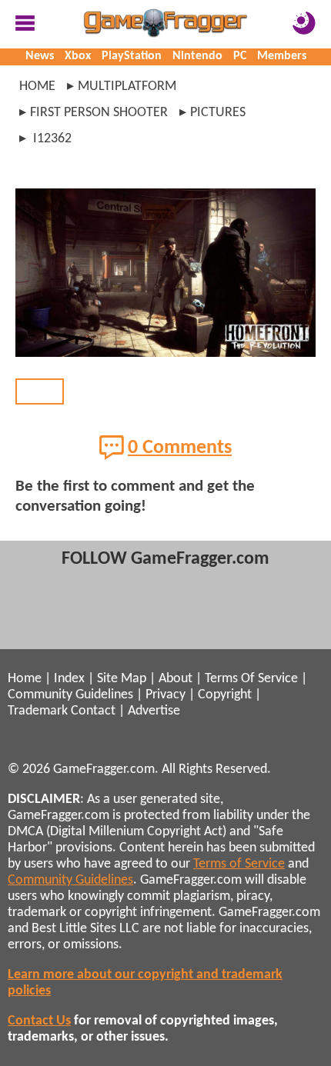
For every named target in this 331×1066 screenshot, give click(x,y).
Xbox (78, 56)
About (175, 678)
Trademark (38, 711)
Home (37, 86)
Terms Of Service (251, 678)
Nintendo (197, 56)
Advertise (154, 711)
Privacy (165, 694)
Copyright (225, 694)
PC (239, 56)
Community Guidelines (70, 694)
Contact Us (39, 1021)
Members (281, 56)
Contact (93, 711)
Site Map (121, 678)
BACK (40, 391)
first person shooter (99, 112)
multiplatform (127, 86)
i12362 (51, 139)
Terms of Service (239, 864)
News (39, 56)
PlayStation (132, 56)
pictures (218, 112)
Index (69, 678)
